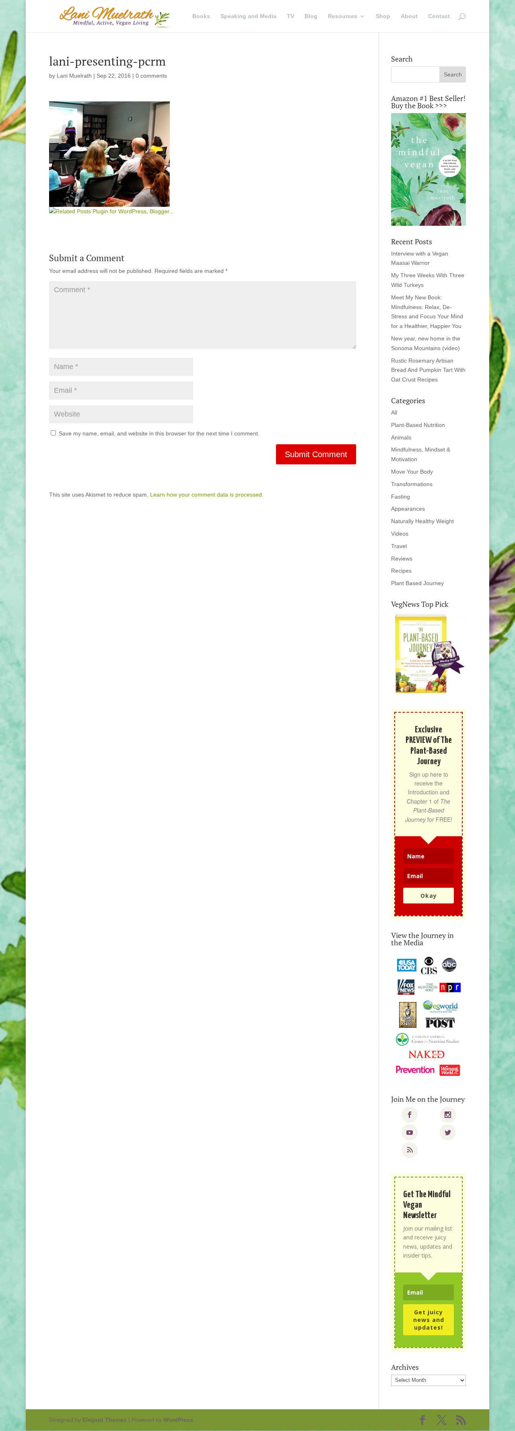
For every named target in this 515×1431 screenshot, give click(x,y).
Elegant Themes (104, 1420)
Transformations (412, 484)
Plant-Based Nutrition (418, 425)
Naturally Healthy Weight (422, 521)
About (409, 16)
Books (201, 16)
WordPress (178, 1420)
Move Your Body (412, 471)
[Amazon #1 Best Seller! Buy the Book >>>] (428, 169)
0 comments (151, 75)
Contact (439, 16)
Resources (342, 16)
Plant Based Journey (417, 583)
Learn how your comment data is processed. (207, 494)
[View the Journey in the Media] (428, 1016)
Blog (311, 16)
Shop (383, 16)
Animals (401, 437)
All (394, 412)
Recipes (401, 570)
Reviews (401, 558)
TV (290, 16)
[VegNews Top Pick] (428, 654)
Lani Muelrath (74, 75)
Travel (399, 546)
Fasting (400, 496)
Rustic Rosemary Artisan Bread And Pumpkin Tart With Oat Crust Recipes (428, 370)
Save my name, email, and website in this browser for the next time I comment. (159, 433)
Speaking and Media (248, 16)
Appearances (408, 508)
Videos (399, 533)
